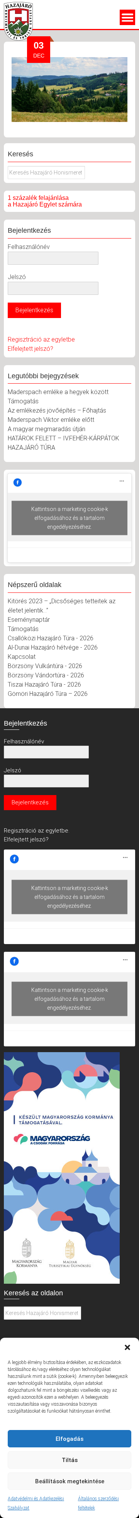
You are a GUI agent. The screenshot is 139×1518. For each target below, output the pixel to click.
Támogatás (23, 401)
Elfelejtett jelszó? (30, 348)
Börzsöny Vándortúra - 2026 (46, 675)
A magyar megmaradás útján (46, 429)
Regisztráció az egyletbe (41, 339)
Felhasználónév (29, 246)
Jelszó (17, 277)
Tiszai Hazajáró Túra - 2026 (44, 684)
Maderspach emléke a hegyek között (58, 392)
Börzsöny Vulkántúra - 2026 (45, 666)
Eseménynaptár (29, 619)
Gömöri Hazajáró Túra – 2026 (48, 693)
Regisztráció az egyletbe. (37, 830)
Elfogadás (69, 1438)
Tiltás (70, 1460)
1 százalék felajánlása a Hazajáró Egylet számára (45, 201)
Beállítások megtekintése (69, 1481)
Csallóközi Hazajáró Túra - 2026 (50, 638)
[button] (127, 1347)
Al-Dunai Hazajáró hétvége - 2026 (53, 647)
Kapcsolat (22, 656)
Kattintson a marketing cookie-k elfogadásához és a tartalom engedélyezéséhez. (69, 518)
